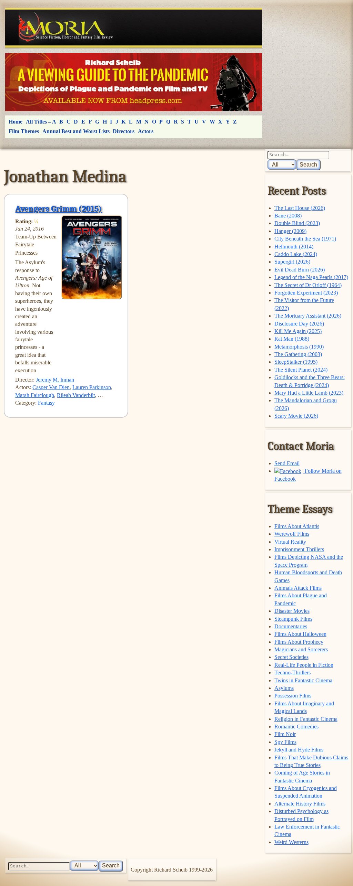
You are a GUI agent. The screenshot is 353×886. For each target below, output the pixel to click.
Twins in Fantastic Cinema (303, 680)
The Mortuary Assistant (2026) (307, 316)
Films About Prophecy (298, 642)
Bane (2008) (288, 215)
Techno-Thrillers (292, 672)
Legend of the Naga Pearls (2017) (311, 277)
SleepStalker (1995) (295, 362)
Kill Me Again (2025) (298, 331)
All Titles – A (41, 122)
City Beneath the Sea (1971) (305, 239)
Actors (145, 131)
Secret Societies (291, 657)
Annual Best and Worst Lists (76, 131)
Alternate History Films (299, 804)
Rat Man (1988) (291, 339)
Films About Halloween (300, 634)
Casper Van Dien (51, 387)
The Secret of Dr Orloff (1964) (308, 285)
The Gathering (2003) (298, 354)
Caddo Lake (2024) (295, 254)
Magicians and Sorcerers (301, 649)
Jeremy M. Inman (55, 380)
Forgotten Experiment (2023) (306, 293)
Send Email (287, 463)
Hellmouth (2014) (293, 246)
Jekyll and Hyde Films (298, 749)
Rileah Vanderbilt (76, 395)
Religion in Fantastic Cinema (305, 719)
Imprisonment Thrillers (299, 549)
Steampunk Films (293, 619)
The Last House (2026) (299, 208)
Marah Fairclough (34, 395)
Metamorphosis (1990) (299, 347)
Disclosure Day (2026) (299, 324)
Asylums (284, 688)
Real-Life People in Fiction (303, 665)
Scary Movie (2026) (296, 416)
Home (15, 122)
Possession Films (292, 695)
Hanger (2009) (290, 231)
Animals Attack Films (298, 588)
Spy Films (285, 742)
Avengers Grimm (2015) (58, 208)
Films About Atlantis (296, 526)
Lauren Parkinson (91, 387)
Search (308, 165)
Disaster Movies (292, 611)
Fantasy (46, 403)
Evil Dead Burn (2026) (299, 270)
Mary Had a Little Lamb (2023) (308, 393)
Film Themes (24, 131)
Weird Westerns (291, 842)
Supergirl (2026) (292, 262)
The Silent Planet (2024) (300, 370)
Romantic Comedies (296, 726)
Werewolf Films (291, 534)
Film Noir (285, 734)
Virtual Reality (290, 542)
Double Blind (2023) (297, 223)
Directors (123, 131)
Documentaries (290, 626)
